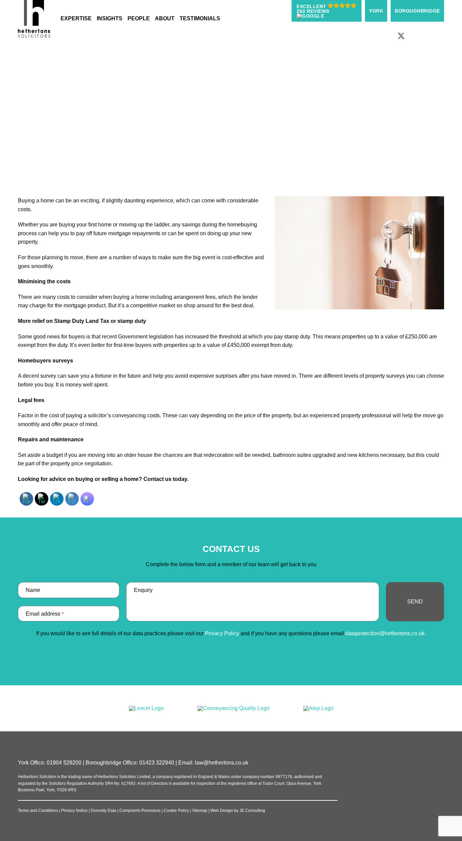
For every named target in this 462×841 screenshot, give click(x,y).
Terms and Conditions (38, 810)
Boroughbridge (417, 11)
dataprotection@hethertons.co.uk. (385, 633)
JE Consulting (252, 810)
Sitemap (199, 810)
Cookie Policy (176, 810)
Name (33, 590)
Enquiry (143, 590)
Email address (45, 614)
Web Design (221, 810)
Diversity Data (103, 810)
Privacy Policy (222, 633)
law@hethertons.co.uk (221, 763)
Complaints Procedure (140, 810)
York (376, 11)
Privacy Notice (74, 810)
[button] (327, 11)
